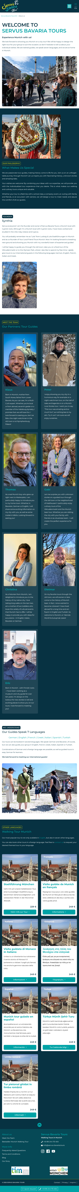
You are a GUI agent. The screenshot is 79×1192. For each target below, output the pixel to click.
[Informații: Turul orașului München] (20, 1067)
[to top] (39, 1125)
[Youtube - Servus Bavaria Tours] (53, 1151)
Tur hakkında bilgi (58, 1047)
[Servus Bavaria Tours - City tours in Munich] (10, 6)
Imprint (73, 1182)
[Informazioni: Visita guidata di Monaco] (20, 932)
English (42, 838)
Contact (57, 1182)
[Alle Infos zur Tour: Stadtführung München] (20, 867)
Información (19, 1047)
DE (75, 4)
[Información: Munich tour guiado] (20, 1000)
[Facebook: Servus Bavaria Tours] (48, 1151)
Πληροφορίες (58, 980)
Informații (19, 1115)
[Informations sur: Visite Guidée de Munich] (59, 867)
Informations (58, 912)
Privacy (65, 1182)
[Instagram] (42, 1151)
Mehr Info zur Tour (19, 912)
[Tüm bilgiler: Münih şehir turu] (59, 1000)
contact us (59, 842)
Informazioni (19, 980)
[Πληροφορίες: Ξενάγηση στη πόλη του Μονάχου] (59, 932)
